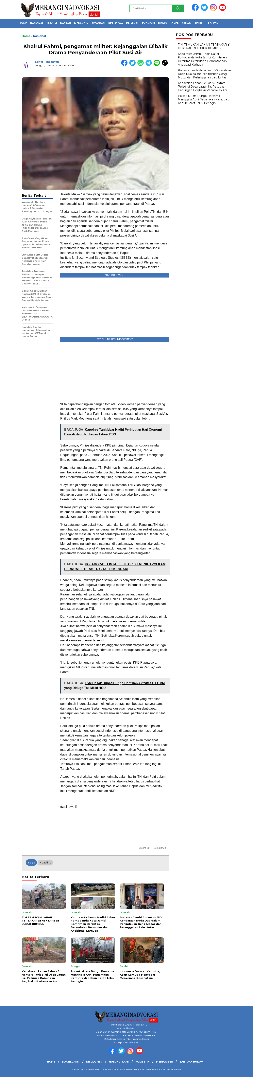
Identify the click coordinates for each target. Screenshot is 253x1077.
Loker (174, 23)
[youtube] (223, 10)
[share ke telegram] (149, 65)
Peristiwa (115, 23)
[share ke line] (158, 65)
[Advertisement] (114, 371)
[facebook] (196, 10)
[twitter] (205, 10)
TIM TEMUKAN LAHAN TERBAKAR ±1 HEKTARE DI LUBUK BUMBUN (204, 46)
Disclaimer (94, 1061)
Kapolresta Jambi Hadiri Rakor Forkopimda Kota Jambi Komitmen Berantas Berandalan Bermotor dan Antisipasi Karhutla (202, 59)
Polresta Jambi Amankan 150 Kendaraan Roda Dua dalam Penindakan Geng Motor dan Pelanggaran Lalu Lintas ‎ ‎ (205, 74)
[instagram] (214, 10)
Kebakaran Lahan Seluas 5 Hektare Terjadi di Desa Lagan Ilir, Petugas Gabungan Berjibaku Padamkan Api (202, 86)
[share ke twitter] (133, 65)
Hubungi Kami (119, 1061)
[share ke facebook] (125, 65)
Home (23, 23)
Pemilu (199, 23)
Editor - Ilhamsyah (47, 61)
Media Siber (164, 1061)
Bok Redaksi (70, 1061)
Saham (186, 23)
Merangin (81, 23)
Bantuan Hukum (191, 1061)
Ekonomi (148, 23)
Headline (45, 862)
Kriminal (132, 23)
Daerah (65, 23)
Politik (213, 23)
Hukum (52, 23)
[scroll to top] (242, 1071)
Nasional (37, 23)
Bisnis (162, 23)
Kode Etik (142, 1061)
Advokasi (98, 23)
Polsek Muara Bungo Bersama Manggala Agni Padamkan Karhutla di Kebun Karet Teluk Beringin (204, 99)
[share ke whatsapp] (141, 65)
